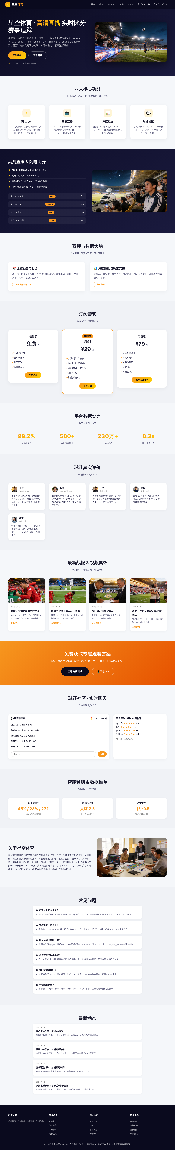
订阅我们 (121, 4)
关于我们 (93, 1134)
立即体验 (17, 55)
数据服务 (134, 1125)
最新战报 (141, 4)
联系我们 (134, 1134)
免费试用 (33, 375)
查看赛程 (37, 55)
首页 (93, 4)
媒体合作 (134, 1129)
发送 (102, 754)
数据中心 (111, 4)
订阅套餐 (53, 1129)
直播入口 (101, 4)
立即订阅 (87, 386)
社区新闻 (131, 4)
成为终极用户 (142, 379)
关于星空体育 (153, 4)
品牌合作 (134, 1121)
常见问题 (166, 4)
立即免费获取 (75, 671)
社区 (91, 1125)
